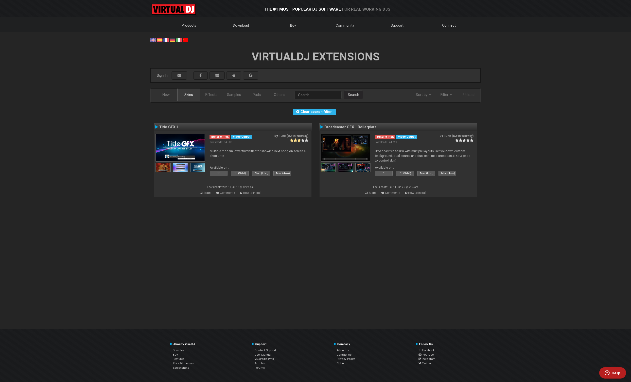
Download (241, 25)
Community (345, 25)
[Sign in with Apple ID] (234, 75)
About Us (343, 350)
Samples (234, 94)
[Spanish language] (159, 39)
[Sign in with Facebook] (200, 75)
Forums (260, 367)
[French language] (166, 39)
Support (397, 25)
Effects (211, 94)
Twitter (426, 363)
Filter (444, 94)
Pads (257, 94)
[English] (153, 39)
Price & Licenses (183, 363)
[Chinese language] (185, 39)
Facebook (427, 350)
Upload (468, 94)
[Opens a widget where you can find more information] (612, 373)
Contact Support (265, 350)
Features (178, 359)
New (166, 94)
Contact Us (344, 354)
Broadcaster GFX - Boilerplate (350, 127)
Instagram (428, 359)
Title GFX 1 (169, 127)
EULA (340, 363)
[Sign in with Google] (250, 75)
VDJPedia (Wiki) (265, 359)
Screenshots (181, 367)
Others (279, 94)
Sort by (422, 94)
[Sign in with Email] (179, 75)
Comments (227, 193)
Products (189, 25)
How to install (252, 193)
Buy (293, 25)
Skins (188, 94)
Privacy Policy (346, 359)
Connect (449, 25)
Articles (260, 363)
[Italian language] (179, 39)
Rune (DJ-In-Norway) (293, 136)
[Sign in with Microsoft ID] (217, 75)
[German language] (172, 39)
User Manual (263, 354)
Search (353, 94)
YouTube (427, 354)
